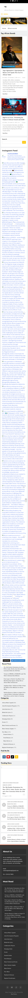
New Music (5, 732)
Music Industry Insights (8, 728)
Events (3, 722)
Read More (5, 94)
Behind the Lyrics (6, 712)
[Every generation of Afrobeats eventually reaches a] (14, 373)
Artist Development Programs (11, 64)
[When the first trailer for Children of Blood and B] (14, 447)
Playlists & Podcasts (8, 744)
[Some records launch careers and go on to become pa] (14, 571)
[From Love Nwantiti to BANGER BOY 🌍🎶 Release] (14, 422)
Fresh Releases (7, 737)
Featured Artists (7, 734)
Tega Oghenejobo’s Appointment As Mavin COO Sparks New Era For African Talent (13, 73)
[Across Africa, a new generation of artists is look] (14, 348)
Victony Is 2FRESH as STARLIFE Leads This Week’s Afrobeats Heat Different (15, 807)
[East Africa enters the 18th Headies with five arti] (14, 174)
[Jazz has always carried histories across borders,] (14, 323)
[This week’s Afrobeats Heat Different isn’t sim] (14, 497)
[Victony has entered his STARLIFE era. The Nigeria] (14, 273)
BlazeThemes (14, 994)
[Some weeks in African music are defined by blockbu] (14, 646)
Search (4, 139)
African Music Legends (9, 62)
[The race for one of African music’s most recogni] (14, 199)
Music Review (6, 741)
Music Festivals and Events (8, 725)
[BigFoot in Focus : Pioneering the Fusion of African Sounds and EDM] (14, 106)
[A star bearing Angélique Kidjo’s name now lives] (14, 298)
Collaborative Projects (7, 715)
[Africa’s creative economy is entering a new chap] (14, 547)
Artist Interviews (7, 113)
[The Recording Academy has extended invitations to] (14, 522)
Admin (5, 77)
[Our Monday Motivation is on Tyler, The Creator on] (14, 224)
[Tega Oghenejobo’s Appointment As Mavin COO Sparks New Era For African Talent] (11, 52)
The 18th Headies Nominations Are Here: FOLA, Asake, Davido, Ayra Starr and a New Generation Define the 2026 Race (15, 890)
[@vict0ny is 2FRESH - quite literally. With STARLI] (14, 249)
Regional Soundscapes (9, 66)
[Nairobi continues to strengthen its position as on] (14, 472)
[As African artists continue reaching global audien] (14, 596)
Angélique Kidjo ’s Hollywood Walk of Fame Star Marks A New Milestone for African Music (16, 830)
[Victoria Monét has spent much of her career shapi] (14, 621)
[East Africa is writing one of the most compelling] (14, 398)
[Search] (24, 142)
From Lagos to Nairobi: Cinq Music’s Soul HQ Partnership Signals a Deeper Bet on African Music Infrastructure (16, 819)
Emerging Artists (6, 719)
